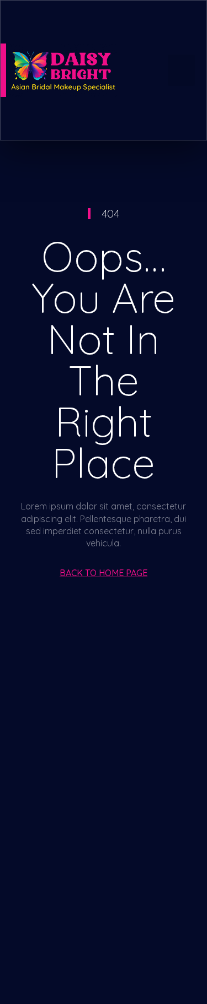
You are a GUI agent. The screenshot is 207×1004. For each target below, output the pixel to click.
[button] (181, 70)
